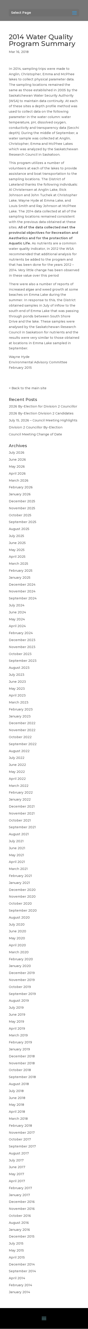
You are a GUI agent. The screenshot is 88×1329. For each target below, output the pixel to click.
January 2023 (20, 716)
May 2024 (17, 619)
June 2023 (17, 682)
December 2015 (22, 1236)
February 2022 (21, 792)
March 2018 (18, 1119)
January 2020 (20, 966)
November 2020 (22, 896)
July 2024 (16, 605)
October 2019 (20, 987)
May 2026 (17, 466)
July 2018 (16, 1091)
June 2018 (17, 1098)
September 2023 (23, 661)
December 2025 (22, 501)
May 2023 (17, 689)
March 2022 (18, 786)
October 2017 (20, 1139)
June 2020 (17, 931)
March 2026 (18, 480)
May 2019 (16, 1022)
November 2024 (22, 591)
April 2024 (17, 626)
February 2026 (21, 487)
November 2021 (22, 813)
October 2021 (20, 820)
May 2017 (16, 1174)
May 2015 (16, 1250)
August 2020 (19, 917)
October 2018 (20, 1070)
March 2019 (18, 1035)
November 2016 (22, 1209)
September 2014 (22, 1271)
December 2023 (22, 640)
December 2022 (22, 723)
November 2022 (22, 730)
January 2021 (19, 883)
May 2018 (16, 1105)
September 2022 (23, 744)
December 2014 (22, 1264)
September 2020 (23, 910)
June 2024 (17, 612)
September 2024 (23, 598)
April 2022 (17, 779)
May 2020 (17, 938)
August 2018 (19, 1084)
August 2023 (19, 668)
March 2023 (18, 702)
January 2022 (20, 799)
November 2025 (22, 508)
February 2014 (20, 1285)
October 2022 (20, 737)
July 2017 (16, 1160)
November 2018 (22, 1063)
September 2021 (22, 827)
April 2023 (17, 695)
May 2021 (16, 855)
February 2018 (20, 1126)
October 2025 (20, 515)
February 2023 (21, 709)
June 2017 (17, 1167)
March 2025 (18, 564)
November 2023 (22, 647)
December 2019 (22, 973)
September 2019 (22, 994)
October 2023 (20, 654)
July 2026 (16, 453)
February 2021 (20, 876)
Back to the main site (29, 388)
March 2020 (19, 952)
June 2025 (17, 543)
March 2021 (18, 869)
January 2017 (19, 1195)
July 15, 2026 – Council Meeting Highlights (43, 420)
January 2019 (19, 1049)
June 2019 (17, 1015)
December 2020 (22, 890)
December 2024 (22, 585)
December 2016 (22, 1202)
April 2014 (17, 1278)
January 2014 (19, 1292)
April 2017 (17, 1181)
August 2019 (19, 1001)
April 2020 (17, 945)
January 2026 (20, 494)
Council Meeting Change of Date (35, 434)
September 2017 (22, 1146)
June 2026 (17, 459)
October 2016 (20, 1216)
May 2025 (17, 550)
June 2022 (17, 765)
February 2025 (20, 571)
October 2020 (20, 903)
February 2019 (20, 1042)
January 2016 (19, 1230)
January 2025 (19, 578)
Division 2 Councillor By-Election (36, 427)
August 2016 (19, 1223)
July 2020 (17, 924)
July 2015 (16, 1243)
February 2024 (21, 633)
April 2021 (17, 862)
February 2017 (20, 1188)
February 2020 (21, 959)
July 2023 (16, 675)
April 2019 (17, 1028)
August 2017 (19, 1153)
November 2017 (22, 1133)
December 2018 (22, 1056)
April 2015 (17, 1257)
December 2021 (22, 806)
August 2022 (19, 751)
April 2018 (17, 1112)
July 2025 (16, 536)
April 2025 (17, 557)
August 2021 (19, 834)
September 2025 (22, 522)
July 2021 (16, 841)
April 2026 (17, 473)
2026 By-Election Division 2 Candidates (41, 413)
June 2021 (17, 848)
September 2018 (22, 1077)
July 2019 (16, 1008)
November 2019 (22, 980)
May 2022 (17, 772)
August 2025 (19, 529)
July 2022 (16, 758)
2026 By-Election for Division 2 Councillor (43, 406)
